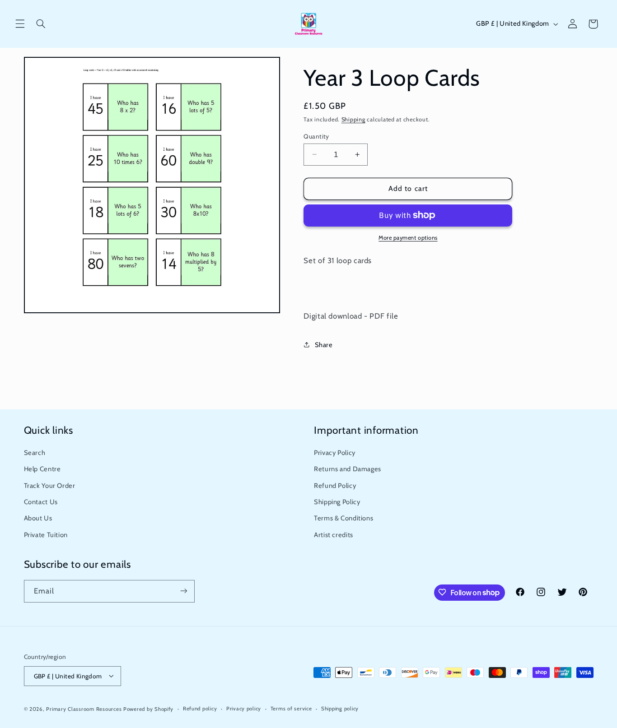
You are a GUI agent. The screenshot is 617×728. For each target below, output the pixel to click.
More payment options (408, 237)
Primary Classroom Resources (84, 708)
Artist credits (333, 535)
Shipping (353, 119)
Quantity (316, 135)
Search (35, 453)
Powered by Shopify (148, 708)
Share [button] (323, 344)
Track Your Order (49, 486)
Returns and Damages (347, 469)
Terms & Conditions (343, 519)
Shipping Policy (337, 502)
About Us (38, 519)
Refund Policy (335, 486)
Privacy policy (243, 708)
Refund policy (200, 708)
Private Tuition (46, 535)
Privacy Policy (334, 453)
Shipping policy (340, 708)
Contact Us (41, 502)
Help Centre (42, 469)
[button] (19, 24)
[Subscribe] (183, 591)
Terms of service (291, 708)
